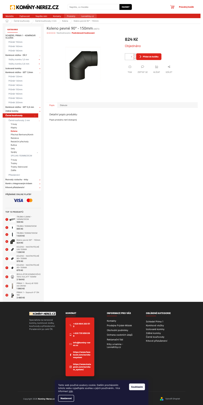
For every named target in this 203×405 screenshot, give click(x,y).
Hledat (125, 7)
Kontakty (111, 320)
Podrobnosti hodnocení (83, 33)
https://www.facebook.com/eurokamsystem (81, 355)
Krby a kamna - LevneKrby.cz (115, 345)
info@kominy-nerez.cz (81, 343)
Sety (13, 148)
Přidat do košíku (150, 56)
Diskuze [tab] (63, 105)
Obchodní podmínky (117, 330)
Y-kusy (14, 124)
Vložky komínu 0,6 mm (19, 64)
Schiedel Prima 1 (154, 321)
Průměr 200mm (16, 102)
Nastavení (66, 398)
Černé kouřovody (13, 115)
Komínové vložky (155, 325)
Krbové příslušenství (14, 187)
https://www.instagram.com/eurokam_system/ (82, 367)
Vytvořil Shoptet (172, 398)
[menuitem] (9, 16)
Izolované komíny (13, 68)
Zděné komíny (11, 111)
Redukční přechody (20, 141)
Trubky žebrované (19, 167)
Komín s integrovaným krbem (18, 183)
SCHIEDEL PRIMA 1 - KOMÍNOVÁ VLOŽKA (20, 36)
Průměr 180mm (15, 50)
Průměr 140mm (15, 85)
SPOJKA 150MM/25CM (21, 155)
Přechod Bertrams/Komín (22, 134)
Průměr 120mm (15, 76)
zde (71, 391)
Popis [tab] (51, 105)
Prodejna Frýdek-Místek (119, 325)
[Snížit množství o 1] (134, 58)
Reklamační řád (115, 339)
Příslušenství (14, 175)
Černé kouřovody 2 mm (19, 120)
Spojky (14, 152)
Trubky (14, 163)
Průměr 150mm (15, 42)
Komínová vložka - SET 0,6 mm (19, 107)
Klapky (14, 127)
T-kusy (14, 160)
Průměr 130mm (15, 81)
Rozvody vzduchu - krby (16, 179)
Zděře (13, 170)
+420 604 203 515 (81, 325)
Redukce (15, 138)
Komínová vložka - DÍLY (16, 55)
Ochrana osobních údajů (119, 334)
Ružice (14, 145)
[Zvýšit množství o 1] (134, 55)
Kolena (14, 131)
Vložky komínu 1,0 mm (19, 59)
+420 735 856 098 (81, 334)
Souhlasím (137, 386)
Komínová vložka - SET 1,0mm (19, 72)
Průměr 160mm (15, 46)
